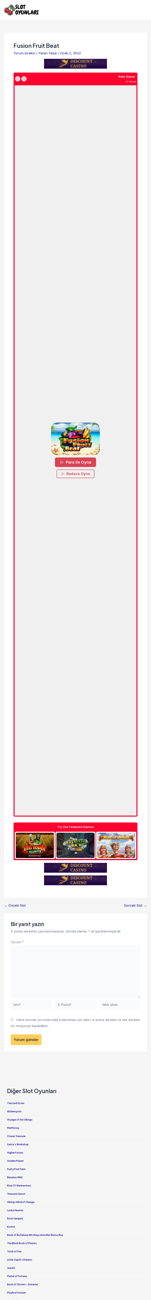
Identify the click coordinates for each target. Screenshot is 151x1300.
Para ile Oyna (78, 462)
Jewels (11, 1267)
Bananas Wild (14, 1177)
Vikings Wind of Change (20, 1202)
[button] (75, 439)
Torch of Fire (14, 1251)
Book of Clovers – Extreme (22, 1284)
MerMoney (13, 1127)
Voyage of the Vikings (19, 1119)
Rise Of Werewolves (19, 1185)
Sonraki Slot (135, 905)
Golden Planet (15, 1160)
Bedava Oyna (78, 474)
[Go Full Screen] (24, 78)
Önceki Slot (15, 905)
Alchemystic (14, 1111)
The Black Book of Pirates (22, 1243)
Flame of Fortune (17, 1276)
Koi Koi (11, 1226)
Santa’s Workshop (18, 1144)
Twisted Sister (15, 1103)
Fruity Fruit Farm (16, 1169)
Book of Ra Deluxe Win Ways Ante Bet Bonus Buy (35, 1235)
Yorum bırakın (24, 53)
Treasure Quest (16, 1193)
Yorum (17, 942)
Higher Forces (15, 1152)
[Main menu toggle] (142, 9)
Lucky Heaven (15, 1210)
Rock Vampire (15, 1218)
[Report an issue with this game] (17, 78)
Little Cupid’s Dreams (19, 1259)
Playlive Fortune (16, 1292)
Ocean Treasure (16, 1136)
